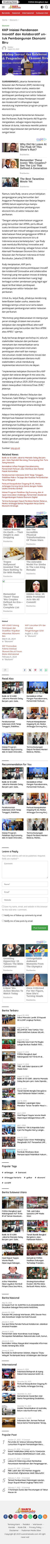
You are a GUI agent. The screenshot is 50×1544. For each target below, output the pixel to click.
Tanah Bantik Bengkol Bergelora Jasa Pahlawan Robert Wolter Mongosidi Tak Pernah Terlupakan (32, 1092)
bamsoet (22, 1172)
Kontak (12, 1527)
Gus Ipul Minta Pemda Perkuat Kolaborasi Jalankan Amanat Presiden (25, 1325)
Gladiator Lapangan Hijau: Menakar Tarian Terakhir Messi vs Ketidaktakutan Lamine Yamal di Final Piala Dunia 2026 (32, 1104)
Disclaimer (14, 1530)
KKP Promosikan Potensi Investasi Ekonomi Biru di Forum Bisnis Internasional (12, 650)
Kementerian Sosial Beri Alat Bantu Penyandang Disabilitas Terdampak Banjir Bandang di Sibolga (30, 1397)
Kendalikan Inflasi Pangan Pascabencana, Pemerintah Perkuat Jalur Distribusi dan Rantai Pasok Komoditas (23, 468)
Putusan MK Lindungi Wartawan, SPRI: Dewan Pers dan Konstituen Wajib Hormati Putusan (24, 1315)
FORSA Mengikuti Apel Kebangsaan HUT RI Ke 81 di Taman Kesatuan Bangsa (29, 1055)
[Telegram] (40, 1517)
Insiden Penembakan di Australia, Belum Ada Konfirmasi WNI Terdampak (32, 1409)
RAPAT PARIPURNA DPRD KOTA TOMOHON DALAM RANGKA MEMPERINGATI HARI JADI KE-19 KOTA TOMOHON (26, 1452)
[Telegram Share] (41, 670)
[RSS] (45, 1516)
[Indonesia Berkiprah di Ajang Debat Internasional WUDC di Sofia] (8, 1374)
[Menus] (4, 7)
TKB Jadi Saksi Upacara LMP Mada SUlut (30, 1067)
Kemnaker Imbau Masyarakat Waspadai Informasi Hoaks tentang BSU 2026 (24, 1344)
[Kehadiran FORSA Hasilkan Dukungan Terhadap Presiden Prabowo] (37, 1249)
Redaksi (10, 47)
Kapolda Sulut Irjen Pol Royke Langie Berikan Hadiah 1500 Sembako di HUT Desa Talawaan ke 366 (32, 1043)
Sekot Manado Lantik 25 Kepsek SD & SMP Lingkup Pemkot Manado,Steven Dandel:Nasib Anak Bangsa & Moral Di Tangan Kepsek (31, 1018)
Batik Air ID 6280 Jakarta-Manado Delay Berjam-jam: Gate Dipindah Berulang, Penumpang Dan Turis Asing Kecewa (25, 460)
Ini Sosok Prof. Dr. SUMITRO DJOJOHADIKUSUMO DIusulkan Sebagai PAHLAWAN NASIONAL (23, 1306)
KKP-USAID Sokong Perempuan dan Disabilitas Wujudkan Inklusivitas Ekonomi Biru (11, 630)
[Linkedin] (20, 1516)
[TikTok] (35, 1517)
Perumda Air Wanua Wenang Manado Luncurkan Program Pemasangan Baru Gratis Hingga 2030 (25, 1443)
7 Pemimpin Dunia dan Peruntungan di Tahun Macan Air (28, 1491)
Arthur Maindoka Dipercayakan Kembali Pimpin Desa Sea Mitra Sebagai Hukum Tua (12, 1284)
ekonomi (41, 1177)
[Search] (46, 7)
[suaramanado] (14, 7)
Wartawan (37, 1524)
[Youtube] (25, 1516)
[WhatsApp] (30, 1516)
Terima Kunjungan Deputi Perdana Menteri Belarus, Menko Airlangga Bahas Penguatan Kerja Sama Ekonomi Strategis (24, 503)
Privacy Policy (35, 1527)
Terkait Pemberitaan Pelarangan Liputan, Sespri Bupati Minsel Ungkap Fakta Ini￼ (26, 1481)
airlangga (8, 1172)
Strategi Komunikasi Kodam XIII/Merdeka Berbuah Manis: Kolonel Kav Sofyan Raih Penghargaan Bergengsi (37, 1284)
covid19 (7, 1183)
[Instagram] (15, 1516)
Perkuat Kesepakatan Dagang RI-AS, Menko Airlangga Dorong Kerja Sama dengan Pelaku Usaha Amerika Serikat (22, 486)
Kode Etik (22, 1527)
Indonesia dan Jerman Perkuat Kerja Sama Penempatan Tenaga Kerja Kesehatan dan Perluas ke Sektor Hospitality (32, 1421)
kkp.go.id (15, 448)
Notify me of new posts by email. (18, 921)
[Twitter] (10, 1516)
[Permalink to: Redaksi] (4, 48)
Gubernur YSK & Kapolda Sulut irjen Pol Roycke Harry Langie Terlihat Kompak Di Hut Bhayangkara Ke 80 (30, 1128)
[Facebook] (5, 1516)
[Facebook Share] (25, 670)
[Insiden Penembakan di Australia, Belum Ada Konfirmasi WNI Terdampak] (8, 1410)
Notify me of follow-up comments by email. (23, 915)
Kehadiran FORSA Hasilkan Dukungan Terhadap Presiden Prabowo (35, 1260)
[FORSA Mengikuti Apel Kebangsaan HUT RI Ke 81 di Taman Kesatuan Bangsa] (8, 1056)
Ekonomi (5, 25)
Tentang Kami (14, 1524)
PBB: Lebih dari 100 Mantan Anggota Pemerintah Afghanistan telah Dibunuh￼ (26, 1471)
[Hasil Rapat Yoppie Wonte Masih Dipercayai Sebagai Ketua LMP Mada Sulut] (8, 1117)
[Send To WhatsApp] (46, 670)
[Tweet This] (30, 670)
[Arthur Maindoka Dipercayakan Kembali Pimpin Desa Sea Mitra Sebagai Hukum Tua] (12, 1273)
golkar (29, 1177)
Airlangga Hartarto (12, 1177)
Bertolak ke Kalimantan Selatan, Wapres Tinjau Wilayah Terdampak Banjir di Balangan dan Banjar (24, 1354)
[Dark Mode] (42, 7)
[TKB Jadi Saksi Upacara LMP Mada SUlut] (8, 1068)
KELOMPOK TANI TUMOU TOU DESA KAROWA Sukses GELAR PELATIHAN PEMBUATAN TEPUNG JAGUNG (31, 1031)
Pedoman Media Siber (31, 1530)
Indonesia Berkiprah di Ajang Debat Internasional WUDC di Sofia (30, 1372)
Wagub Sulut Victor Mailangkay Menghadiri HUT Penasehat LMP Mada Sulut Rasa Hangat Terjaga (32, 1141)
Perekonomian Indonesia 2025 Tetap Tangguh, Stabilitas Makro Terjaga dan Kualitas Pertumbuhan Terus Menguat (25, 477)
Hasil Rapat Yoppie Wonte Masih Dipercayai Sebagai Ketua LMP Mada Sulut (31, 1116)
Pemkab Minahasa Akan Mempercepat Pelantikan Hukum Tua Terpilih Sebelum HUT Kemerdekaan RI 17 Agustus (31, 1153)
